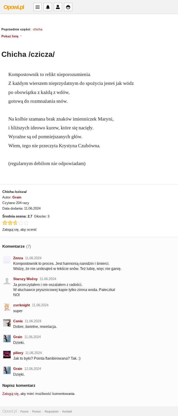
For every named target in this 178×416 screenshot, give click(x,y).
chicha (37, 29)
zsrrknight (21, 305)
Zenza (18, 258)
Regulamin (52, 411)
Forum (24, 411)
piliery (18, 353)
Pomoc (36, 411)
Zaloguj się (10, 394)
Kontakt (67, 411)
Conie (18, 321)
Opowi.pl (13, 7)
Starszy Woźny (25, 279)
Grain (16, 197)
